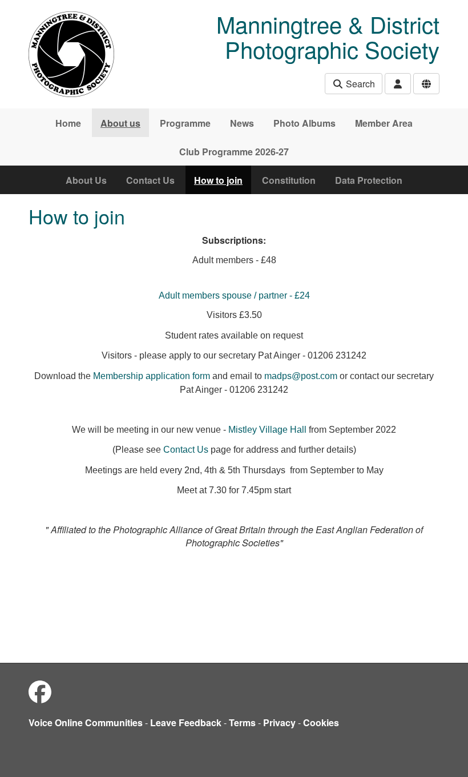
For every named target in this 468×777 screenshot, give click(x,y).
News (242, 123)
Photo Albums (304, 123)
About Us (86, 180)
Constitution (289, 180)
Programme (185, 123)
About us (120, 123)
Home (68, 123)
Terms (242, 722)
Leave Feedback (185, 722)
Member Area (384, 123)
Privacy (279, 722)
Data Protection (368, 180)
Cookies (321, 722)
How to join (218, 180)
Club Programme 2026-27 (234, 151)
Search (359, 83)
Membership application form (151, 376)
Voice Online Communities (86, 722)
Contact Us (150, 180)
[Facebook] (40, 691)
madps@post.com (300, 376)
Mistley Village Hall (267, 429)
